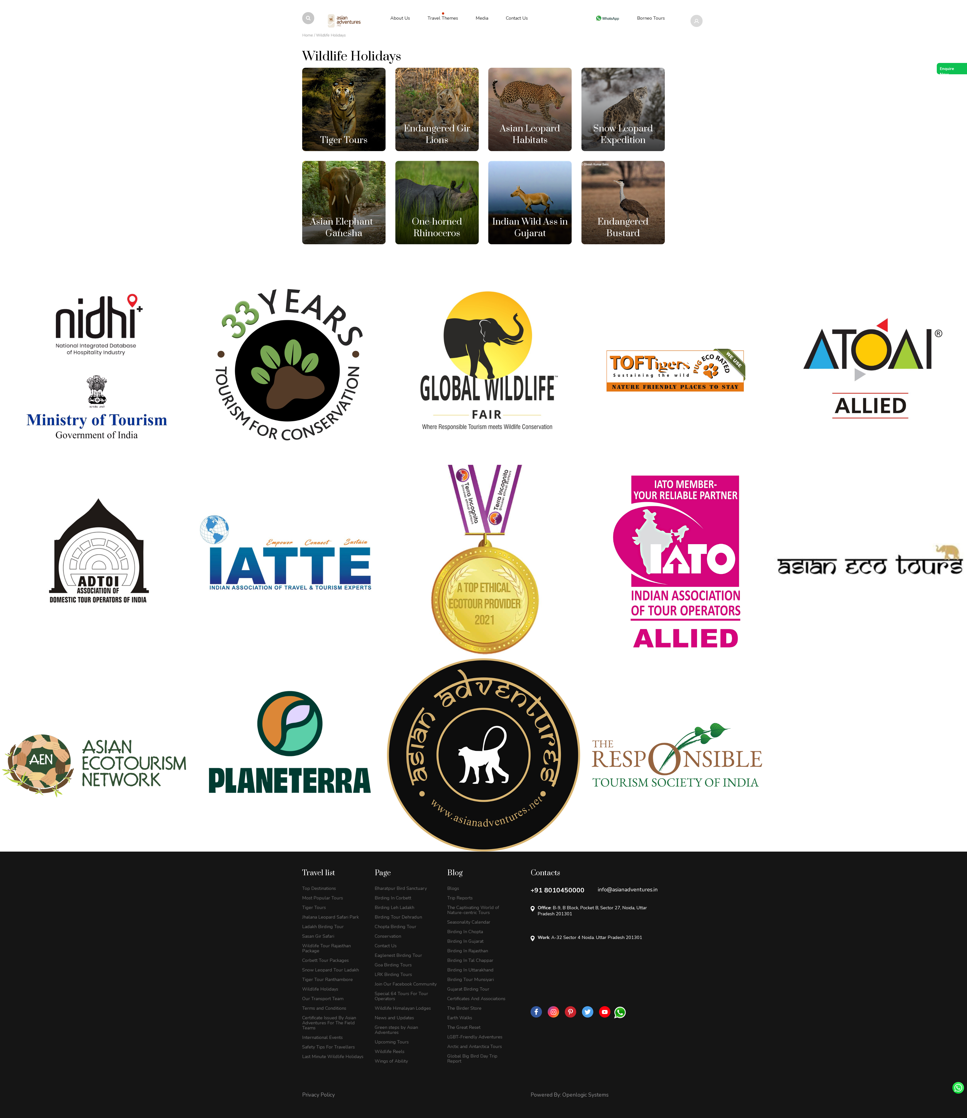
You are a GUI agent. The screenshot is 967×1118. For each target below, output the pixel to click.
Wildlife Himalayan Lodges (403, 1008)
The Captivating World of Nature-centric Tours (473, 910)
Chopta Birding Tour (395, 926)
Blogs (453, 888)
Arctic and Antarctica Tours (474, 1046)
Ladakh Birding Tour (323, 926)
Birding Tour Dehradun (398, 917)
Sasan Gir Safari (318, 936)
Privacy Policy (318, 1094)
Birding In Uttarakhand (470, 969)
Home (307, 35)
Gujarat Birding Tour (468, 989)
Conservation (388, 936)
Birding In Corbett (393, 897)
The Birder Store (464, 1008)
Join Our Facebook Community (406, 984)
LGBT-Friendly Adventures (474, 1036)
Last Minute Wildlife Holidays (332, 1056)
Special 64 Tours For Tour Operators (401, 996)
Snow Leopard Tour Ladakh (330, 969)
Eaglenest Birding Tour (398, 955)
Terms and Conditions (324, 1008)
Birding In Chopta (465, 931)
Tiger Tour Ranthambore (327, 979)
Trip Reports (460, 897)
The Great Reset (463, 1027)
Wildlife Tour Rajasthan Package (326, 948)
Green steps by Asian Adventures (396, 1030)
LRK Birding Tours (393, 974)
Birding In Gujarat (465, 941)
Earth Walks (459, 1017)
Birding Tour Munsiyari (470, 979)
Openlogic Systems (585, 1094)
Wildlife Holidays (320, 989)
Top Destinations (319, 888)
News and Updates (394, 1017)
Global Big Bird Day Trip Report (472, 1059)
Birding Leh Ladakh (394, 907)
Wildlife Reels (389, 1051)
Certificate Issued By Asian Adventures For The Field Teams (329, 1022)
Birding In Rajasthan (467, 950)
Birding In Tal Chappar (470, 960)
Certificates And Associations (476, 998)
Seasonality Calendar (468, 922)
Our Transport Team (322, 998)
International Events (322, 1037)
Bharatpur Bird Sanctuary (401, 888)
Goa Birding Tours (393, 964)
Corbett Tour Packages (325, 960)
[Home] (344, 21)
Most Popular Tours (322, 897)
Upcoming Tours (392, 1041)
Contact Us (386, 945)
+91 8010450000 (557, 890)
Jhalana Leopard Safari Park (330, 917)
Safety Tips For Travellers (328, 1047)
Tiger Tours (314, 907)
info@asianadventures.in (628, 889)
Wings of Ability (391, 1061)
